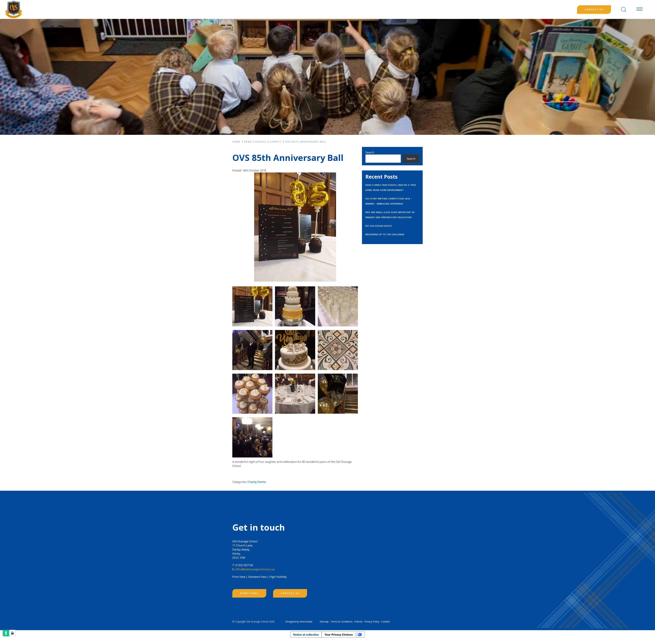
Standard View (257, 577)
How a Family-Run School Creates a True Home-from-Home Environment (390, 188)
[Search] (623, 9)
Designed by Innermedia (298, 621)
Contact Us (594, 9)
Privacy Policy (371, 621)
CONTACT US (290, 593)
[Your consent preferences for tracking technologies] (12, 633)
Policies (358, 621)
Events (261, 482)
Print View (238, 577)
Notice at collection (306, 634)
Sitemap (324, 621)
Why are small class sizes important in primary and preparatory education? (389, 215)
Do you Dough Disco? (378, 225)
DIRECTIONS (249, 593)
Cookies (385, 621)
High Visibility (278, 577)
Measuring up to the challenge (384, 234)
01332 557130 (244, 565)
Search (369, 152)
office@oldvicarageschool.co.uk (255, 569)
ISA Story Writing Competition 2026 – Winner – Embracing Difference (388, 201)
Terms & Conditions (341, 621)
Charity (252, 482)
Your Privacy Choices (338, 634)
